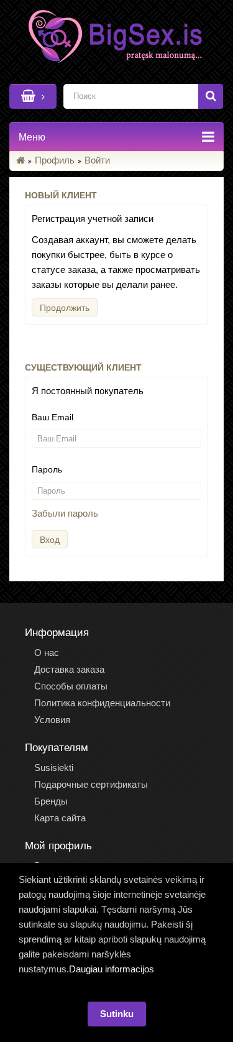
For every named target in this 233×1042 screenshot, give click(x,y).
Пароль (47, 469)
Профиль (55, 160)
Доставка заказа (69, 669)
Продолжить (64, 308)
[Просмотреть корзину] (33, 96)
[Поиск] (210, 96)
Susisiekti (53, 767)
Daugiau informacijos (111, 969)
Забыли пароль (65, 513)
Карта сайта (60, 818)
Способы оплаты (70, 686)
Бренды (51, 801)
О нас (46, 652)
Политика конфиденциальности (102, 703)
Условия (52, 719)
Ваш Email (52, 417)
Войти (97, 160)
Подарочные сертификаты (91, 784)
